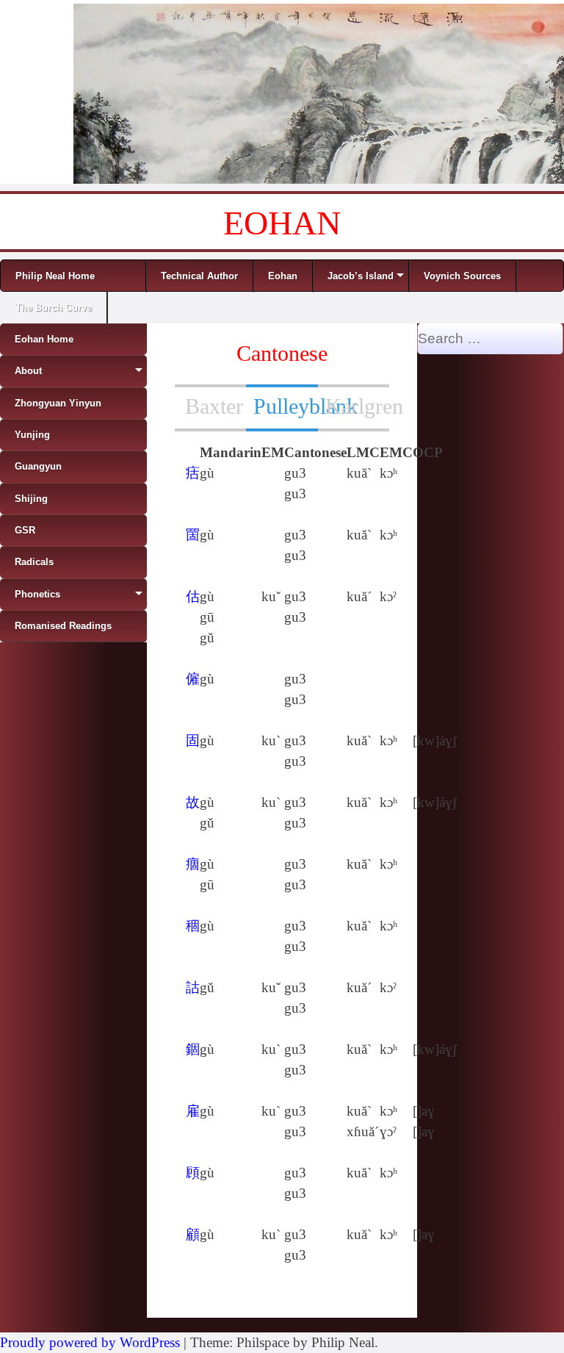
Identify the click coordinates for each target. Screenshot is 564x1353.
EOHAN (282, 223)
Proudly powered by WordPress (90, 1342)
